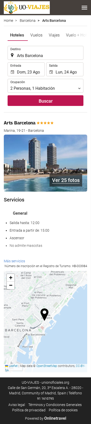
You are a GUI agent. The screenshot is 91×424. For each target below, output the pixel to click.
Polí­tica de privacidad (29, 410)
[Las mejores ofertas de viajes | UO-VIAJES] (27, 7)
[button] (84, 7)
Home (8, 21)
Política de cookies (63, 410)
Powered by (45, 418)
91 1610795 (45, 398)
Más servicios (14, 261)
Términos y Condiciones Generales (55, 405)
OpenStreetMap (46, 366)
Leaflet (13, 366)
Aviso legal (16, 405)
